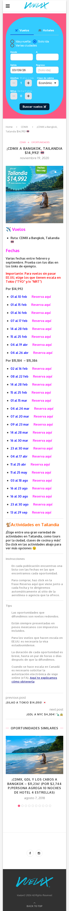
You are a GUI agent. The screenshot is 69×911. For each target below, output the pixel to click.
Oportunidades (40, 142)
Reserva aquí (41, 297)
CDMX (24, 126)
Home (9, 126)
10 (50, 806)
